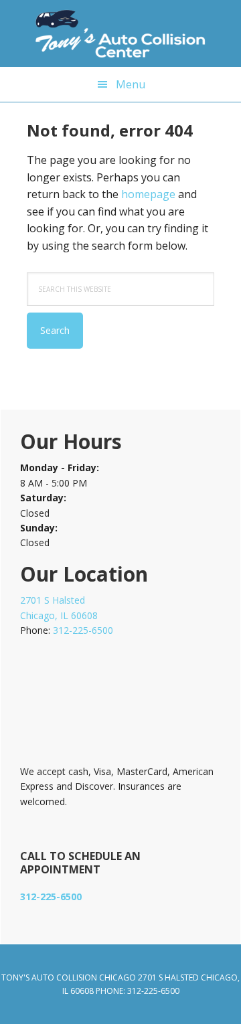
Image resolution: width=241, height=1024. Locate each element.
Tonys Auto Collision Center (120, 33)
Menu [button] (130, 84)
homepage (148, 194)
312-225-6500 (83, 630)
